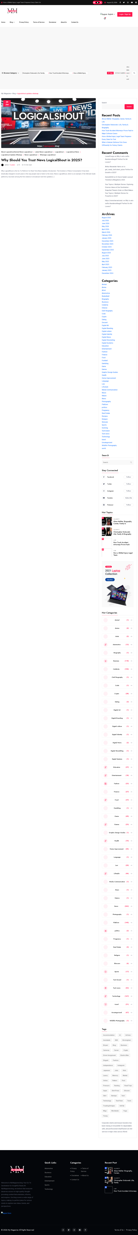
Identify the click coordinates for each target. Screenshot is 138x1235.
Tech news (105, 434)
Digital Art (105, 325)
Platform (105, 404)
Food (103, 358)
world (104, 448)
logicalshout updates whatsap (11, 155)
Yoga (125, 1111)
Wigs (105, 1111)
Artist (104, 290)
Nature (104, 396)
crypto (126, 1050)
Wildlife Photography (109, 445)
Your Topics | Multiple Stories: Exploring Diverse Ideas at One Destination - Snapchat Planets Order (119, 187)
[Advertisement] (69, 43)
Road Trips (128, 1085)
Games (104, 369)
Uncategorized (107, 442)
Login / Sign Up (125, 14)
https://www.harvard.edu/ (114, 200)
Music (104, 393)
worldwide (115, 1111)
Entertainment (107, 349)
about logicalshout (7, 152)
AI (120, 1035)
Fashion (104, 352)
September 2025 (108, 250)
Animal (104, 284)
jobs (116, 1070)
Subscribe (128, 498)
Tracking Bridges (109, 1106)
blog (114, 1045)
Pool (123, 1080)
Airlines (128, 1035)
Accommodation (108, 1035)
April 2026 (105, 229)
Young (105, 1116)
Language (105, 381)
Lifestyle (105, 387)
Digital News (106, 337)
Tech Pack (119, 1101)
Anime (104, 287)
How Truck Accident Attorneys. (125, 1191)
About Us (64, 22)
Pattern (114, 1080)
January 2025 (106, 270)
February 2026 (107, 235)
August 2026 (106, 218)
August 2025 (106, 253)
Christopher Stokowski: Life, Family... (56, 73)
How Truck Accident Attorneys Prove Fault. (121, 543)
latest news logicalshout (43, 152)
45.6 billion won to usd (128, 73)
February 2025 (107, 267)
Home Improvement (109, 378)
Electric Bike (124, 1055)
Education (105, 346)
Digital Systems (107, 343)
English (110, 14)
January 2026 (106, 238)
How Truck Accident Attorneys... (82, 73)
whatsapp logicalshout (48, 155)
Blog (11, 22)
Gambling (105, 363)
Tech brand (106, 431)
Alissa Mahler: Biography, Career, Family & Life (18, 2)
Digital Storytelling (108, 340)
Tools (129, 1101)
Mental (125, 1075)
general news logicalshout (23, 152)
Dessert (105, 322)
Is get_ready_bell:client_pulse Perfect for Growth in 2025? (119, 169)
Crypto (104, 317)
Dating (104, 320)
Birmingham (127, 1040)
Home (3, 22)
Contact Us (74, 22)
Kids (124, 1070)
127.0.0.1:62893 (120, 73)
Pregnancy (105, 410)
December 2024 (107, 273)
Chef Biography (107, 311)
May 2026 (105, 226)
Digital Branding (107, 328)
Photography (106, 401)
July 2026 (105, 220)
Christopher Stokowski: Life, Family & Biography (122, 533)
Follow (128, 477)
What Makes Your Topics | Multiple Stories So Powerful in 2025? (119, 193)
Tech (123, 1095)
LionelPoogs (109, 156)
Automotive (106, 293)
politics (104, 407)
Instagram (121, 1065)
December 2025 (107, 241)
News (104, 399)
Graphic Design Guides (110, 372)
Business (105, 302)
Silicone (127, 1090)
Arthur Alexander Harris (113, 167)
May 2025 (105, 261)
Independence (108, 1065)
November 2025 (107, 244)
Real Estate (106, 413)
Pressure (106, 1085)
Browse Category (10, 73)
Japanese (106, 1070)
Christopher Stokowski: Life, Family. (124, 1181)
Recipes (105, 416)
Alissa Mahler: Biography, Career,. (123, 1172)
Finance (104, 355)
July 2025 (105, 256)
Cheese (104, 308)
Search (104, 103)
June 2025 (105, 259)
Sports (104, 425)
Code (104, 314)
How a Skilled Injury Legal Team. (123, 554)
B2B (116, 1040)
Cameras (106, 1050)
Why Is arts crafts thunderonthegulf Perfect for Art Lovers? (117, 159)
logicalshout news (72, 152)
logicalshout (59, 152)
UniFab (122, 1106)
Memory (115, 1075)
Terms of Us (118, 1230)
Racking (117, 1085)
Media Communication (109, 390)
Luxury (105, 1075)
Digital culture (107, 331)
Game (104, 366)
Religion (105, 419)
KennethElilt (109, 177)
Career (116, 1050)
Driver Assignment (109, 1055)
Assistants (106, 1040)
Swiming (105, 428)
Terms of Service (38, 22)
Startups (114, 1095)
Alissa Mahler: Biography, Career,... (30, 73)
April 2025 (105, 264)
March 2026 (106, 232)
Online (105, 1080)
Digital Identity (107, 334)
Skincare (105, 422)
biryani (105, 1045)
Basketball (105, 296)
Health (104, 375)
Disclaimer (52, 22)
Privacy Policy (24, 22)
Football (105, 360)
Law (103, 384)
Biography (105, 299)
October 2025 (107, 247)
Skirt (104, 1095)
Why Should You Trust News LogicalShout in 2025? (41, 160)
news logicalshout (31, 155)
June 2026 (105, 223)
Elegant (105, 1060)
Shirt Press (115, 1090)
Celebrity (105, 305)
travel (104, 440)
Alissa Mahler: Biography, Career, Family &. (122, 522)
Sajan (105, 1090)
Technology (106, 437)
